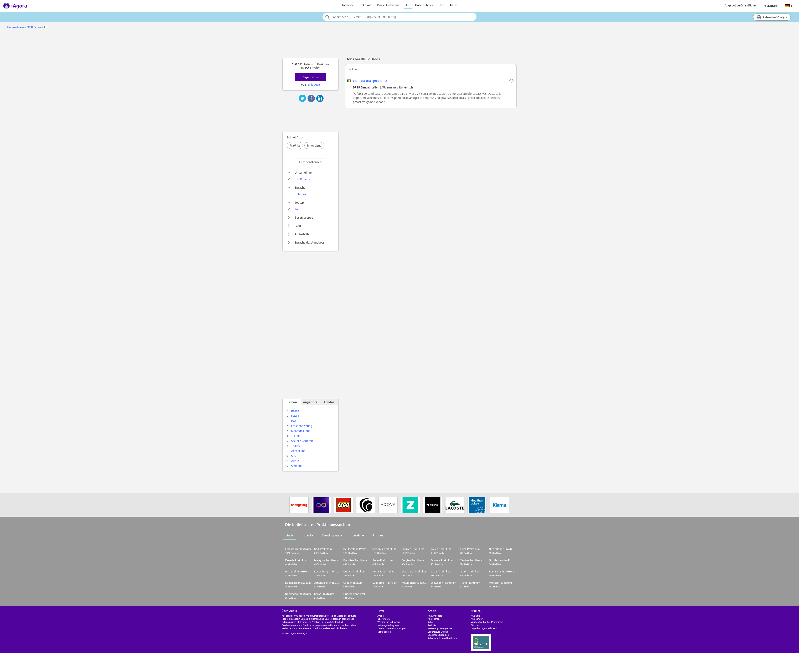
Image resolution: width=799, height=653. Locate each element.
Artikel (453, 5)
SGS (293, 456)
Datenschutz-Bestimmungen (391, 628)
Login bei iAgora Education (484, 628)
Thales (295, 446)
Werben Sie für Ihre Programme (487, 622)
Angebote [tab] (310, 402)
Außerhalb (302, 234)
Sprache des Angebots (309, 242)
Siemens (296, 466)
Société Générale (302, 441)
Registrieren (310, 77)
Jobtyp (299, 202)
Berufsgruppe (304, 217)
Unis (441, 5)
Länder (290, 535)
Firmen (378, 535)
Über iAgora (383, 618)
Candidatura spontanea (370, 81)
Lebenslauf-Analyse (775, 17)
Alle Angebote (435, 615)
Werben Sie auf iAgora (388, 622)
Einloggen (314, 84)
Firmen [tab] (292, 402)
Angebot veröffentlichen (741, 5)
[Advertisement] (399, 44)
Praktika (294, 145)
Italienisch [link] (301, 194)
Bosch (295, 411)
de (792, 6)
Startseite (347, 5)
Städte (308, 535)
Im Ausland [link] (314, 145)
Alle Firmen (433, 618)
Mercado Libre (300, 431)
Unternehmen (424, 5)
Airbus (295, 461)
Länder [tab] (329, 402)
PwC (294, 421)
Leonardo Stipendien (438, 634)
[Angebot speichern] (511, 81)
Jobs (430, 622)
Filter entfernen (310, 162)
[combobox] (399, 17)
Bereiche (357, 535)
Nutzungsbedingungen (388, 625)
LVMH (295, 416)
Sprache (300, 187)
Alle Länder (477, 618)
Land (298, 226)
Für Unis (475, 625)
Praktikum (365, 5)
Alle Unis (475, 615)
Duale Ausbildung (388, 5)
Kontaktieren (384, 631)
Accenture (298, 451)
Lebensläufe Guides (438, 631)
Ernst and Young (301, 426)
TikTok (295, 436)
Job (407, 5)
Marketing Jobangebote (440, 628)
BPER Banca (33, 27)
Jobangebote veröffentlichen (442, 638)
